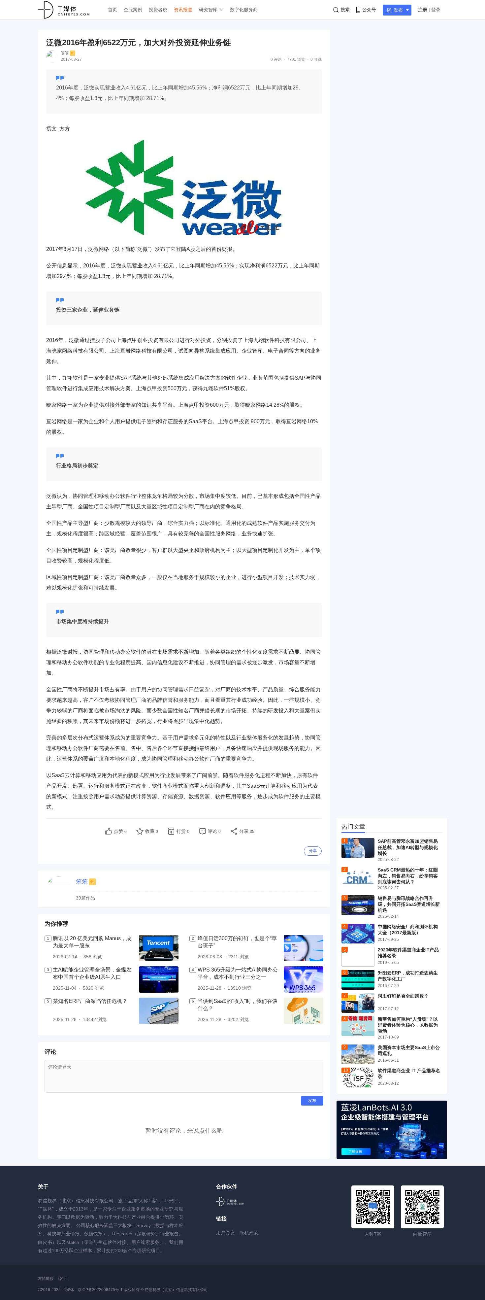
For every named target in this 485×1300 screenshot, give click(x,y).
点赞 (120, 831)
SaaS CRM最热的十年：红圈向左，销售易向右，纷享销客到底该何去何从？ (408, 875)
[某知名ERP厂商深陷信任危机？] (158, 1011)
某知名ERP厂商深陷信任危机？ (90, 1001)
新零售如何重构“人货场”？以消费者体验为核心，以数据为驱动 (408, 1025)
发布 (398, 10)
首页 (112, 9)
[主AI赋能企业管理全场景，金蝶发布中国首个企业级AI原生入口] (158, 979)
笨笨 (65, 53)
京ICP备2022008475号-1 (101, 1289)
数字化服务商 (244, 9)
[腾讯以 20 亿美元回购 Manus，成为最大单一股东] (158, 948)
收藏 (151, 831)
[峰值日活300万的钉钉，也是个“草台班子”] (303, 948)
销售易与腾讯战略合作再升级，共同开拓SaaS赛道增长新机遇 (409, 904)
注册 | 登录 (429, 9)
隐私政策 (249, 1232)
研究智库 (208, 9)
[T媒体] (229, 1202)
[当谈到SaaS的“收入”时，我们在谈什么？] (303, 1011)
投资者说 (158, 9)
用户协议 (225, 1232)
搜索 (345, 9)
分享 (313, 850)
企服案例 (133, 9)
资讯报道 (183, 9)
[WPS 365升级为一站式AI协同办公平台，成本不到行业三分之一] (303, 979)
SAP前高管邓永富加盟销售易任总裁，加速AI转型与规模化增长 (408, 847)
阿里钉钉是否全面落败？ (403, 996)
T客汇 (62, 1278)
